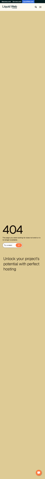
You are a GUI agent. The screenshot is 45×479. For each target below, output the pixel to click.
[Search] (19, 245)
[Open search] (35, 6)
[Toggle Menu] (40, 7)
